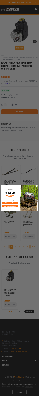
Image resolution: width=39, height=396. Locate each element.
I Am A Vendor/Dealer (10, 202)
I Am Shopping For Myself (10, 206)
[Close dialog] (37, 186)
